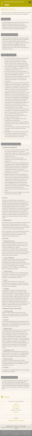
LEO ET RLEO (16, 406)
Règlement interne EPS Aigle (16, 420)
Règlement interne (16, 410)
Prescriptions (16, 408)
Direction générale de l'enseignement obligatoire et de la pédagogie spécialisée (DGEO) (16, 434)
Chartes (16, 412)
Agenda (16, 404)
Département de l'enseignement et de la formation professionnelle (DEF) (16, 431)
